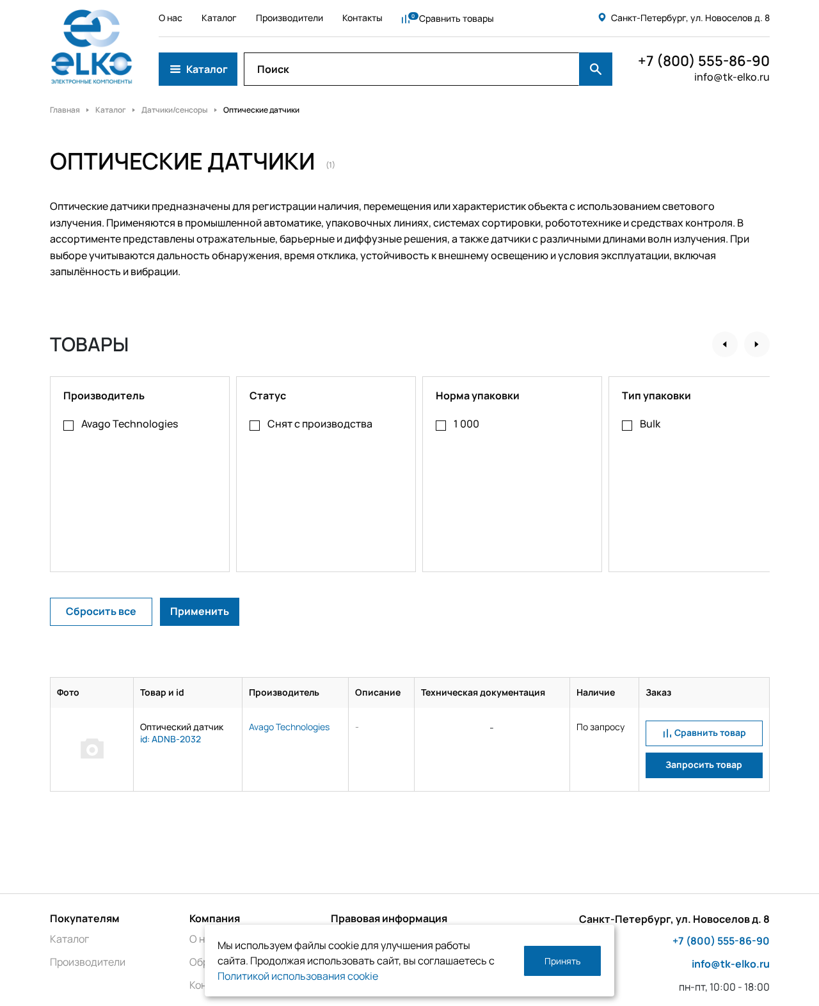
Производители (289, 18)
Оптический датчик (181, 727)
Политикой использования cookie (298, 976)
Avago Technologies (129, 424)
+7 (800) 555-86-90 (704, 60)
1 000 (466, 424)
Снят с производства (319, 424)
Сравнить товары (456, 18)
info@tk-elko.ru (732, 77)
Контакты (362, 18)
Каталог (219, 18)
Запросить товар (703, 764)
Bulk (650, 424)
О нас (170, 18)
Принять (562, 961)
